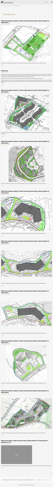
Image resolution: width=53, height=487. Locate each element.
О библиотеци (4, 71)
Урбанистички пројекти (7, 24)
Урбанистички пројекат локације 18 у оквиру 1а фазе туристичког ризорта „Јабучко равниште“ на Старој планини (25, 21)
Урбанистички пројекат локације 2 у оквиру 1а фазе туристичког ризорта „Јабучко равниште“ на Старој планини (25, 391)
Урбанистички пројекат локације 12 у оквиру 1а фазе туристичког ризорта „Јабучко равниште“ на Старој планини (25, 142)
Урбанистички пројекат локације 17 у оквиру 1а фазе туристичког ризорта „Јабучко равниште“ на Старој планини (25, 91)
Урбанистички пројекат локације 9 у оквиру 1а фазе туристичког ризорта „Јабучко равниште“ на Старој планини (25, 341)
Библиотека (2, 72)
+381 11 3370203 (43, 479)
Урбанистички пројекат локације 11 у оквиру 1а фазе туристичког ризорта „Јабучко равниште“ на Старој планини (25, 192)
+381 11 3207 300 (36, 479)
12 (27, 472)
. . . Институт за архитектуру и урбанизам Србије (6, 5)
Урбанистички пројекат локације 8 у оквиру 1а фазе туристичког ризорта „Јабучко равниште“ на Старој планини (25, 291)
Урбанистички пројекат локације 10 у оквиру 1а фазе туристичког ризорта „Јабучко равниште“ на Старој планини (25, 242)
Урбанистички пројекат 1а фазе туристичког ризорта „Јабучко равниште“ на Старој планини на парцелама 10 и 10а (24, 441)
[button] (46, 2)
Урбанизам (2, 24)
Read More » (2, 65)
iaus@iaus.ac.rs (49, 479)
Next (51, 472)
